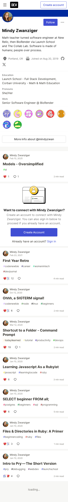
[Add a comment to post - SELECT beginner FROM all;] (16, 411)
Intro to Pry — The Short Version (29, 463)
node (25, 303)
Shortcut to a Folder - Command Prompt (30, 332)
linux (34, 303)
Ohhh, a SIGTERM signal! (23, 298)
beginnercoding (13, 436)
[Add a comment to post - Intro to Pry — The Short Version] (19, 476)
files (38, 436)
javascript (9, 372)
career (25, 266)
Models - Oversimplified (23, 164)
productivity (43, 340)
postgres (9, 404)
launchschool (49, 469)
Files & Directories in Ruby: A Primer (33, 431)
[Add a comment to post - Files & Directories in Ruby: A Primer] (19, 444)
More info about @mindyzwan (34, 139)
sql (35, 404)
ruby (43, 372)
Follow (50, 22)
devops (58, 340)
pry (6, 469)
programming (49, 404)
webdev (33, 469)
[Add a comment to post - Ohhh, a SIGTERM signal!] (19, 311)
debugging (18, 469)
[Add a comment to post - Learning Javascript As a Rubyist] (16, 379)
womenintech (41, 266)
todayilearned (12, 340)
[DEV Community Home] (14, 4)
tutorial (28, 340)
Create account (53, 5)
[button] (7, 114)
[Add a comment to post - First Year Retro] (20, 278)
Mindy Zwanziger (20, 155)
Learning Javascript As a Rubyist (31, 367)
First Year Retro (16, 261)
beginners (47, 303)
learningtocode (28, 372)
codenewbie (11, 266)
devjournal (10, 271)
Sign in (51, 241)
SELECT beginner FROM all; (26, 399)
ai (5, 169)
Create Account (34, 232)
